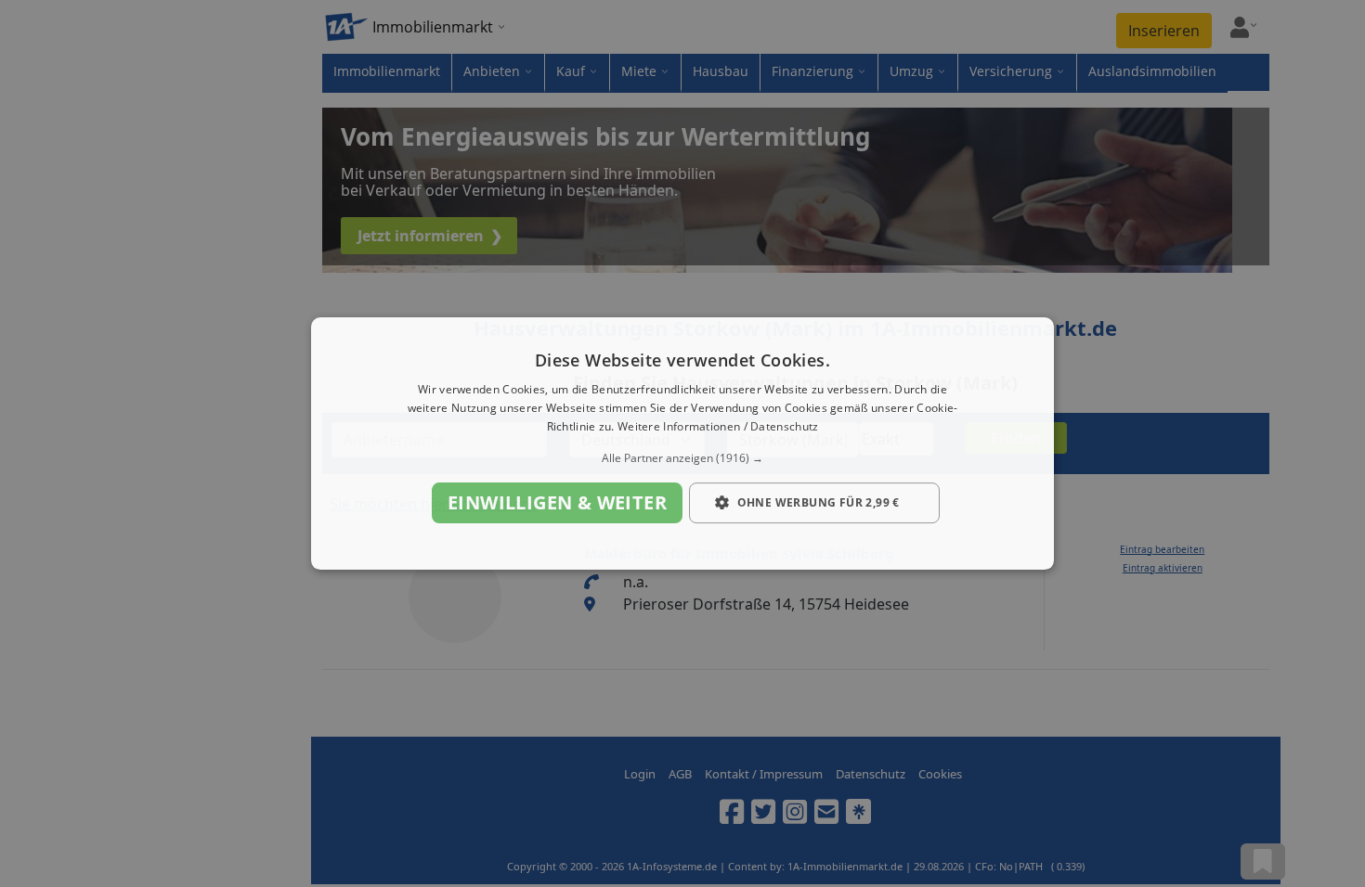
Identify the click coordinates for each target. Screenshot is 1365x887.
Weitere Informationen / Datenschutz (718, 426)
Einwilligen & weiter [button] (557, 502)
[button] (682, 458)
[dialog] (682, 443)
